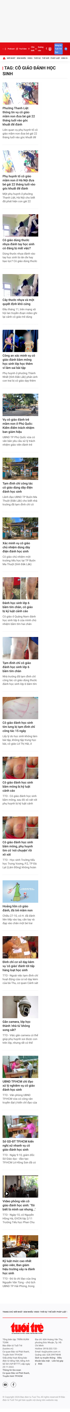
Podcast (11, 49)
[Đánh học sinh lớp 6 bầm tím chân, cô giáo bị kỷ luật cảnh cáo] (20, 588)
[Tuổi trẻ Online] (27, 1328)
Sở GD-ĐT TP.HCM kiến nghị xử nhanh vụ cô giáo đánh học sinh (18, 1146)
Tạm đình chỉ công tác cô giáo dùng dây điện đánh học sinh (18, 487)
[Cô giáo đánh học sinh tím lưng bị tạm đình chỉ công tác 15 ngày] (20, 708)
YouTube (23, 49)
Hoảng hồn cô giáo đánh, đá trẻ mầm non (18, 908)
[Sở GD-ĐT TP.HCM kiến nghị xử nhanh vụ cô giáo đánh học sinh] (20, 1127)
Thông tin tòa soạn (12, 1370)
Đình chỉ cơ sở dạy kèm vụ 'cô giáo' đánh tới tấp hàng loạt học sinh (18, 966)
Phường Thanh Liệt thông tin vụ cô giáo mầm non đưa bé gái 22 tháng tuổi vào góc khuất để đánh (19, 116)
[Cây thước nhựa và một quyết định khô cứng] (20, 285)
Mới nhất (11, 58)
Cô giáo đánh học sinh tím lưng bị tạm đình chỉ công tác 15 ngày (19, 727)
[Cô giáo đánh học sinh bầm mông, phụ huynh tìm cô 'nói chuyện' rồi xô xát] (20, 827)
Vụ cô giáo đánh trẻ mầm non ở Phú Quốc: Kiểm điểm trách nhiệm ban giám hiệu (18, 426)
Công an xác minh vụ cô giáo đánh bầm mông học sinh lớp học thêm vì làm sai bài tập (19, 362)
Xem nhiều (21, 58)
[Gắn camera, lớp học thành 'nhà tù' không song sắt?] (20, 1007)
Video (29, 58)
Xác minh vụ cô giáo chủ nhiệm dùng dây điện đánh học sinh (16, 547)
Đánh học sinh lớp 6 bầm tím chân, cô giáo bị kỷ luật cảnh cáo (18, 607)
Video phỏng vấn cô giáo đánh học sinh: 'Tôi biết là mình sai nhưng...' (19, 1205)
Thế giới (45, 58)
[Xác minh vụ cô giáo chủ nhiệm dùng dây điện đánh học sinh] (20, 528)
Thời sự (37, 58)
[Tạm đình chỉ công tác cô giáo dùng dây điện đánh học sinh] (20, 469)
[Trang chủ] (4, 58)
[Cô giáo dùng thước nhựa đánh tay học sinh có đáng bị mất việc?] (20, 225)
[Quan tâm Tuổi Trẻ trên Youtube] (5, 1384)
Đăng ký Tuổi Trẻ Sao (58, 48)
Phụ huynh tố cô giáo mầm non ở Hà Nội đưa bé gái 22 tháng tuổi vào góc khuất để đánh (19, 182)
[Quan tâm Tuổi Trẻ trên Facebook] (13, 1384)
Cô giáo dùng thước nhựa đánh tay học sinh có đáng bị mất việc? (18, 244)
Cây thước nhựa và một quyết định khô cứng (18, 302)
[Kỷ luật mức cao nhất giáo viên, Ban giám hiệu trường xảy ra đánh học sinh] (20, 1246)
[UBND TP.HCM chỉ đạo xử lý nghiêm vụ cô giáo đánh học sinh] (20, 1067)
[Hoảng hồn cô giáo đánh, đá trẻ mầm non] (20, 891)
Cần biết (32, 49)
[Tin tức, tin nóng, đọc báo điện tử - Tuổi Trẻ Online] (3, 49)
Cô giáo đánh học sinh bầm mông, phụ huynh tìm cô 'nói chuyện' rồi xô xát (18, 848)
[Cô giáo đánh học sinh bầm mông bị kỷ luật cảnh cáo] (20, 768)
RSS (40, 1364)
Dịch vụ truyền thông (45, 1358)
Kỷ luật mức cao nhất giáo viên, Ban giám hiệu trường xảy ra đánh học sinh (19, 1267)
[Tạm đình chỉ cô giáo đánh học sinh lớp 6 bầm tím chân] (20, 648)
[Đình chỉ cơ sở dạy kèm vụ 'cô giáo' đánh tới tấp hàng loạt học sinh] (20, 947)
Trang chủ (8, 1312)
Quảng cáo (40, 49)
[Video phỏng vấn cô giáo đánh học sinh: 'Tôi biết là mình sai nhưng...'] (20, 1186)
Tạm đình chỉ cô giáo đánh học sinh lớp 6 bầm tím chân (17, 667)
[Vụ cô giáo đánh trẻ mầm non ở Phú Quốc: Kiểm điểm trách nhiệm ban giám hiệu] (20, 405)
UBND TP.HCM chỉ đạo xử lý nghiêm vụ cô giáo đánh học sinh (19, 1086)
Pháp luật (55, 58)
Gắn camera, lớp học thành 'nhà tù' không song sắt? (16, 1026)
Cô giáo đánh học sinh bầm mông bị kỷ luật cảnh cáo (18, 787)
